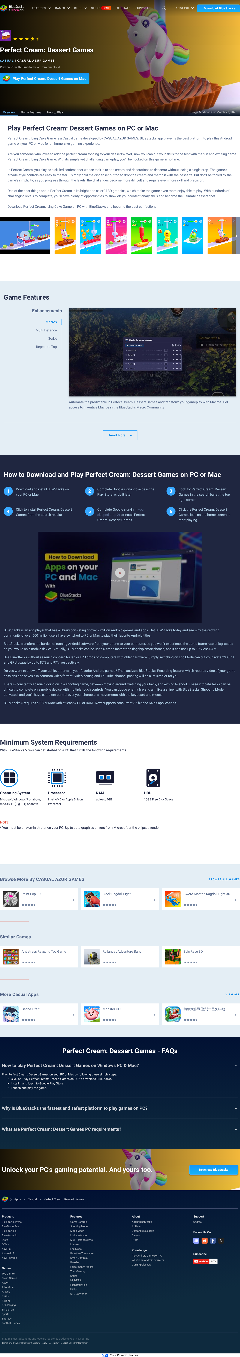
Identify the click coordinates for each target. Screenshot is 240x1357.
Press (135, 1239)
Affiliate (123, 8)
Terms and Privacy (11, 1343)
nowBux (6, 1248)
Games (60, 8)
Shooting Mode (78, 1226)
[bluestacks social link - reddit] (205, 1241)
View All (233, 994)
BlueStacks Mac (11, 1226)
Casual (7, 60)
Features (39, 8)
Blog (78, 8)
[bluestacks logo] (12, 8)
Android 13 (8, 1253)
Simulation (8, 1309)
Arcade (6, 1291)
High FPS (75, 1280)
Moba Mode (77, 1230)
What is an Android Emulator (148, 1260)
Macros (74, 1244)
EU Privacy (54, 1343)
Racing (6, 1300)
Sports (5, 1314)
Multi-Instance (78, 1235)
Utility (73, 1289)
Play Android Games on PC (147, 1255)
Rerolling (75, 1262)
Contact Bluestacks (143, 1230)
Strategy (6, 1318)
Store (100, 8)
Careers (136, 1235)
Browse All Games (224, 879)
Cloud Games (9, 1278)
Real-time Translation (82, 1253)
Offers (5, 1244)
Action (5, 1282)
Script (73, 1275)
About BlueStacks (142, 1221)
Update (197, 1221)
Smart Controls (78, 1257)
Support (142, 8)
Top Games (8, 1273)
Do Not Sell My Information (74, 1343)
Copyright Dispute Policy (34, 1343)
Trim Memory (77, 1271)
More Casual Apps (19, 994)
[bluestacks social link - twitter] (221, 1241)
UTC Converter (78, 1293)
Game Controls (78, 1221)
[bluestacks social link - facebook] (213, 1241)
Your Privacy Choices (124, 1355)
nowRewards (9, 1257)
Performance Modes (81, 1266)
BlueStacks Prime (12, 1221)
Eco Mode (75, 1248)
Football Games (11, 1323)
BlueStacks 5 (9, 1230)
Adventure (8, 1287)
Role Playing (9, 1305)
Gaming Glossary (141, 1264)
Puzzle (5, 1296)
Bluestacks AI (9, 1235)
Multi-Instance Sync (81, 1239)
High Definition (78, 1284)
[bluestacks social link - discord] (196, 1241)
